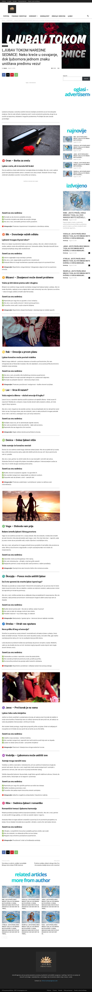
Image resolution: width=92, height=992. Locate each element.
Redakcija (65, 219)
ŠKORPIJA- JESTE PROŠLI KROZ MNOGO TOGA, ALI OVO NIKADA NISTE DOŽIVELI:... (81, 173)
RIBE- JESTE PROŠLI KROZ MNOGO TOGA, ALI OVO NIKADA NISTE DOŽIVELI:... (81, 138)
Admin (5, 68)
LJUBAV (70, 16)
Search (65, 76)
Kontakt (15, 1)
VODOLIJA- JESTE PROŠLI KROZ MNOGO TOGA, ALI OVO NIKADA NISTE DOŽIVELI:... (81, 147)
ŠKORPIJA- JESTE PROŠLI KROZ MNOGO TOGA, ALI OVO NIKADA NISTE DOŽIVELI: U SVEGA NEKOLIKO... (76, 273)
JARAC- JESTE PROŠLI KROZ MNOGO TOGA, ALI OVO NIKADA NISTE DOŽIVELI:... (81, 156)
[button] (88, 16)
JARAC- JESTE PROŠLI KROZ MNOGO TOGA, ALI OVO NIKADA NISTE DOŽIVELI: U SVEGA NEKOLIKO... (76, 248)
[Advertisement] (31, 96)
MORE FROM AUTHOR (31, 880)
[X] (8, 75)
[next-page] (6, 937)
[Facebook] (4, 75)
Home (3, 20)
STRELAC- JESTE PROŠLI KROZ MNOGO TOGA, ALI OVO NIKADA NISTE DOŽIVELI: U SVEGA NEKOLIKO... (76, 261)
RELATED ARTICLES (31, 875)
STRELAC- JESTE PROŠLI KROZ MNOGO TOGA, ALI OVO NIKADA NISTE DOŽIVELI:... (81, 164)
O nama (9, 1)
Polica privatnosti (22, 1)
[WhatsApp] (16, 75)
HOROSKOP (32, 16)
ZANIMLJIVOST (44, 16)
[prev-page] (3, 937)
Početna (4, 1)
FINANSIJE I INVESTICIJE (19, 16)
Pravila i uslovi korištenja (34, 1)
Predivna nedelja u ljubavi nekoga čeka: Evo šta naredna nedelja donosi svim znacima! (46, 864)
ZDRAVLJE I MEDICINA (58, 16)
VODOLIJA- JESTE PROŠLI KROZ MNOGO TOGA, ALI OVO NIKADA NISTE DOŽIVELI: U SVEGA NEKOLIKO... (76, 236)
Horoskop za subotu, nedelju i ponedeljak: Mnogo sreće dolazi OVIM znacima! (14, 864)
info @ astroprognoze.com (50, 981)
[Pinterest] (12, 75)
